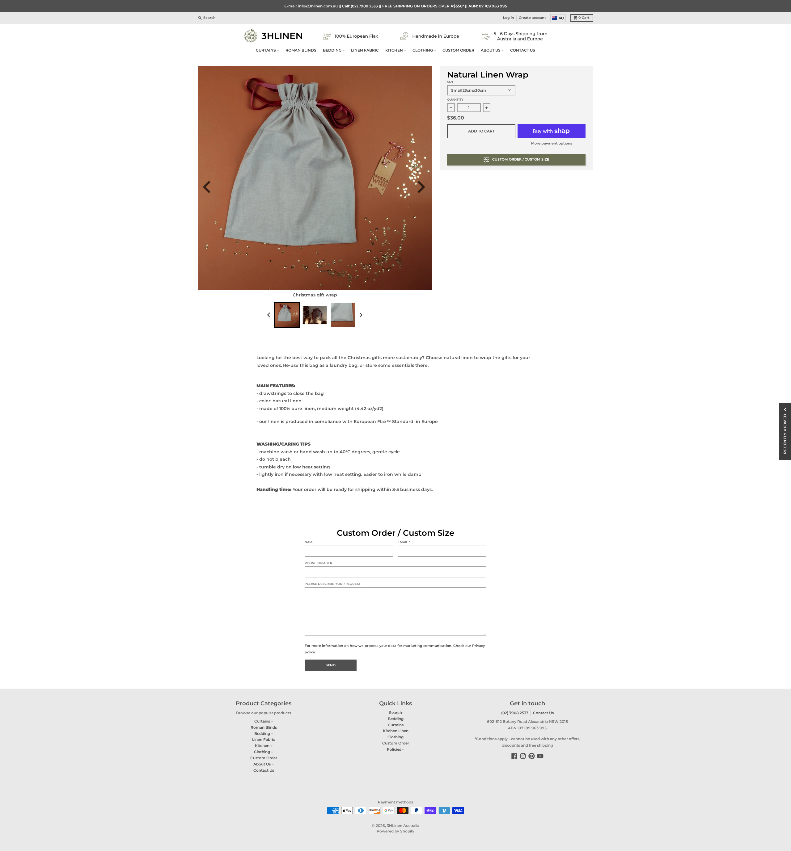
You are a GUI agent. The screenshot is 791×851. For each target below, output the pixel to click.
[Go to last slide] (210, 187)
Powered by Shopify (395, 831)
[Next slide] (423, 187)
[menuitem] (558, 18)
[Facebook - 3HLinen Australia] (514, 756)
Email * (404, 542)
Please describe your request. (333, 583)
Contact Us (543, 713)
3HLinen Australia (403, 825)
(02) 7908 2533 (514, 713)
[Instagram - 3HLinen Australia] (523, 756)
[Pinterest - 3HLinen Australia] (531, 756)
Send (331, 665)
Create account (532, 18)
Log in (508, 18)
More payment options (551, 143)
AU (561, 18)
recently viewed (785, 434)
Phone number (318, 563)
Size (450, 82)
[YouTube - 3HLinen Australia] (540, 756)
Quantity (455, 99)
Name (310, 542)
